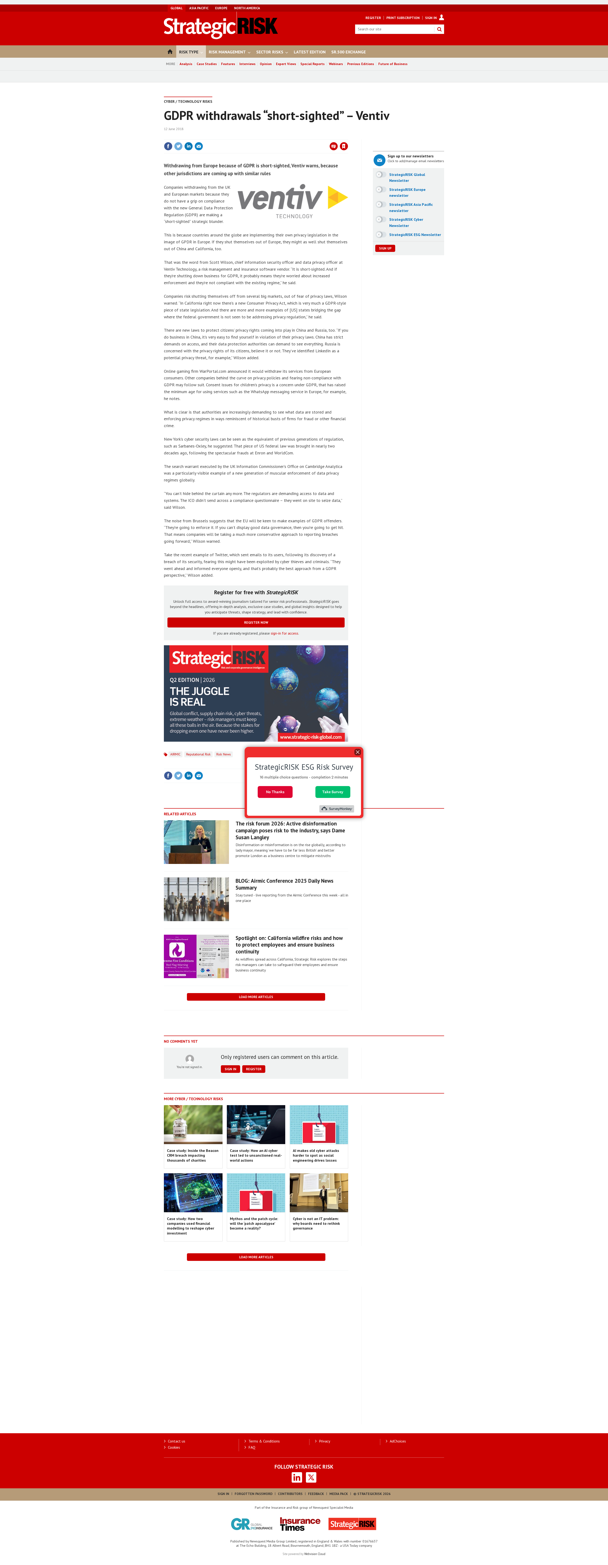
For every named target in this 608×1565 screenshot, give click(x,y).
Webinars (336, 64)
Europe (221, 8)
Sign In (431, 18)
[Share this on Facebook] (168, 146)
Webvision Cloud (314, 1554)
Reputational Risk (198, 754)
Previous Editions (360, 64)
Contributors (290, 1494)
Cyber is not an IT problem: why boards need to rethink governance (316, 1223)
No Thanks (275, 791)
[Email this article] (199, 146)
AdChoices (398, 1441)
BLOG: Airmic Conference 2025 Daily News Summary (284, 884)
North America (247, 8)
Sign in (288, 136)
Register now (256, 622)
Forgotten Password (253, 1494)
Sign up (385, 248)
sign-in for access (284, 633)
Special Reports (312, 64)
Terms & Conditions (264, 1441)
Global (177, 8)
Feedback (316, 1494)
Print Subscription (403, 18)
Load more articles (256, 997)
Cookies (174, 1447)
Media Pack (338, 1494)
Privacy (324, 1441)
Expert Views (286, 64)
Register (373, 18)
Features (228, 64)
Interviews (247, 64)
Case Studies (207, 64)
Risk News (223, 754)
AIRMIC (175, 754)
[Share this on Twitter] (178, 146)
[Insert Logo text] (221, 37)
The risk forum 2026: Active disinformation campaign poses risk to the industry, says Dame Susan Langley (290, 830)
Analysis (186, 64)
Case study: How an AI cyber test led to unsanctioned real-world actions (256, 1155)
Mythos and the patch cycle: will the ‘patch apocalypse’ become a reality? (254, 1223)
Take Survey (332, 791)
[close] (348, 136)
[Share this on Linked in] (188, 146)
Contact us (176, 1441)
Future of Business (393, 64)
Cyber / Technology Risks (188, 101)
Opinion (266, 64)
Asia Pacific (199, 8)
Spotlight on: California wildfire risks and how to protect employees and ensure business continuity (289, 944)
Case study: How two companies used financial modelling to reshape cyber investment (190, 1225)
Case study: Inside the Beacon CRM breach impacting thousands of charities (192, 1155)
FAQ (251, 1447)
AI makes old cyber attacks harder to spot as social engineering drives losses (316, 1155)
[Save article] (344, 146)
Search (439, 29)
